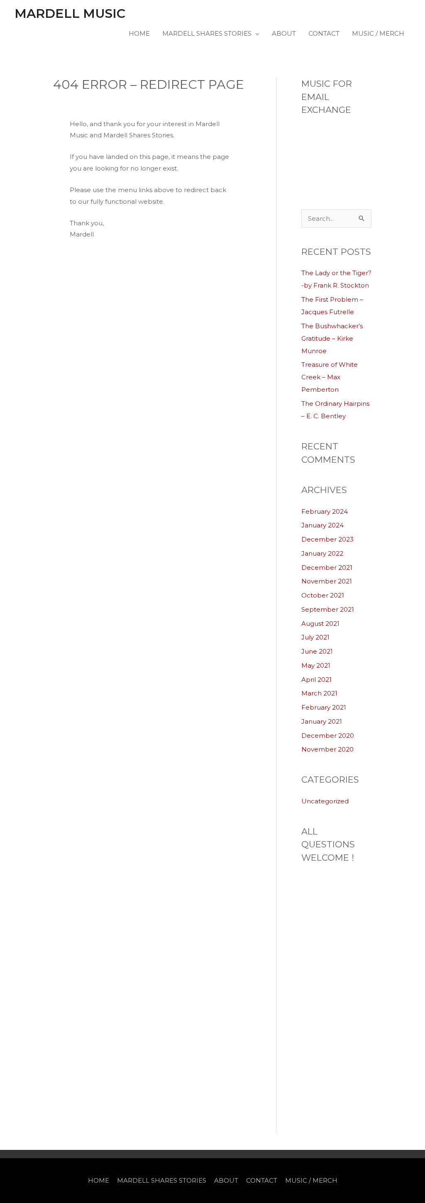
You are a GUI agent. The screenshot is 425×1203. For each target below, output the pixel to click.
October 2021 (322, 595)
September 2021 (327, 609)
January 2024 (322, 525)
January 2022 (322, 553)
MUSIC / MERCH (378, 33)
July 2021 (315, 637)
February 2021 (323, 707)
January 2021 (321, 721)
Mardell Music (70, 13)
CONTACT (324, 33)
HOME (139, 33)
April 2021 (316, 679)
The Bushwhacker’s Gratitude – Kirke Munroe (332, 338)
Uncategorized (325, 801)
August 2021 (320, 623)
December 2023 (327, 539)
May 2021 (315, 665)
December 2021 (326, 567)
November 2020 (327, 749)
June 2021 (317, 651)
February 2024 (324, 511)
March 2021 (319, 693)
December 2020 (327, 735)
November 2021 (326, 581)
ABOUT (284, 33)
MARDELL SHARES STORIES (207, 33)
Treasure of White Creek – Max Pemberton (329, 377)
